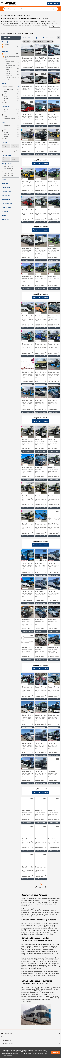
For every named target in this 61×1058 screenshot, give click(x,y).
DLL (41, 260)
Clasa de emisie (6, 207)
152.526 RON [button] (52, 780)
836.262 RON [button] (52, 477)
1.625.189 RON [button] (53, 533)
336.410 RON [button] (26, 257)
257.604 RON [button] (26, 191)
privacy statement (8, 1055)
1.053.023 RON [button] (27, 67)
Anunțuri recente (7, 163)
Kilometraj (5, 183)
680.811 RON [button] (52, 67)
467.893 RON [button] (26, 219)
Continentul (5, 106)
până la (13, 157)
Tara (3, 122)
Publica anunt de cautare (40, 163)
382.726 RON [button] (26, 95)
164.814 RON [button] (39, 123)
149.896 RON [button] (39, 600)
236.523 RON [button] (52, 325)
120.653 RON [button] (39, 971)
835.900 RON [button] (39, 325)
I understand (55, 1052)
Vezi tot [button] (6, 79)
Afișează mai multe (54, 27)
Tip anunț (5, 42)
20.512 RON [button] (39, 848)
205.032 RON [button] (39, 151)
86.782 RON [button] (26, 876)
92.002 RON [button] (26, 409)
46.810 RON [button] (39, 876)
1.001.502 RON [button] (53, 95)
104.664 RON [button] (26, 628)
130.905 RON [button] (26, 971)
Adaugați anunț (54, 3)
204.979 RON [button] (39, 904)
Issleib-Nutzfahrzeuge (28, 631)
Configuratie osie (7, 203)
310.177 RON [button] (26, 151)
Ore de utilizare (6, 191)
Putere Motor (6, 199)
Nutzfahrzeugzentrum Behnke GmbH (44, 879)
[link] (27, 50)
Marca (4, 83)
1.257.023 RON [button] (53, 848)
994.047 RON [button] (52, 696)
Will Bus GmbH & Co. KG (40, 384)
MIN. (3, 145)
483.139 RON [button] (39, 67)
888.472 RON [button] (39, 353)
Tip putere (5, 211)
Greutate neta (6, 195)
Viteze (4, 215)
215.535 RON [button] (39, 628)
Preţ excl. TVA (6, 142)
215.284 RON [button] (52, 409)
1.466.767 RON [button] (27, 381)
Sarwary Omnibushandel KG (41, 575)
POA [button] (36, 257)
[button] (11, 38)
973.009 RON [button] (52, 752)
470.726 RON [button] (26, 657)
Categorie (5, 51)
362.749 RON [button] (26, 477)
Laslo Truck (27, 70)
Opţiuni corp (5, 219)
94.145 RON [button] (26, 696)
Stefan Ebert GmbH (27, 260)
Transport (7, 15)
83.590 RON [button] (39, 409)
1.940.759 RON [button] (53, 572)
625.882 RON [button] (26, 572)
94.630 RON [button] (26, 353)
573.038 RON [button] (39, 191)
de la (3, 157)
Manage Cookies (39, 1053)
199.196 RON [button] (52, 876)
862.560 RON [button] (39, 752)
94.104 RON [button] (52, 381)
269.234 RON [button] (52, 628)
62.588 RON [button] (26, 780)
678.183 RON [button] (39, 219)
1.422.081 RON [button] (40, 95)
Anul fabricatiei (6, 155)
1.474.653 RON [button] (27, 123)
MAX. (13, 145)
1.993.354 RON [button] (53, 657)
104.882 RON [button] (52, 943)
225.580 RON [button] (39, 477)
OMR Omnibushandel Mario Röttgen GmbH (32, 154)
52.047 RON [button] (39, 1028)
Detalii (4, 179)
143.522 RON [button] (52, 123)
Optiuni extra (6, 187)
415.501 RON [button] (39, 533)
